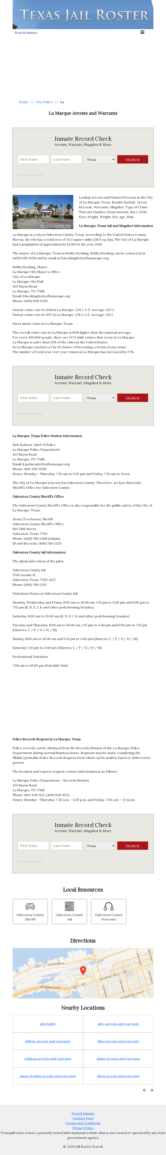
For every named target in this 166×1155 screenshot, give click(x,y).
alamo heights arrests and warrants (48, 1076)
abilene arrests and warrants (47, 1041)
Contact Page (83, 1118)
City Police (44, 102)
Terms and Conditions (83, 1123)
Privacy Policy (83, 1128)
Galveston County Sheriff (30, 917)
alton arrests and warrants (118, 1076)
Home (24, 102)
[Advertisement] (83, 66)
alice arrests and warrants (118, 1024)
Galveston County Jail (69, 917)
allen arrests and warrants (118, 1041)
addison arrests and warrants (47, 1059)
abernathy (48, 1024)
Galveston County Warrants (108, 917)
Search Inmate (83, 1113)
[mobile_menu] (142, 32)
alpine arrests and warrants (118, 1059)
